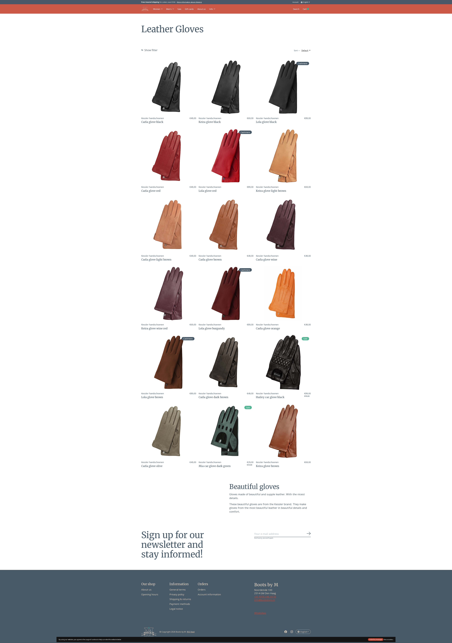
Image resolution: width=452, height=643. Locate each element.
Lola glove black (266, 122)
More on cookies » (388, 639)
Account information (209, 594)
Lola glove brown (152, 397)
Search (296, 9)
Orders (202, 589)
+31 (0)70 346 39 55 (265, 596)
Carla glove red (150, 190)
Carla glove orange (268, 328)
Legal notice (176, 608)
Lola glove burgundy (212, 328)
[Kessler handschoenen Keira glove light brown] (283, 156)
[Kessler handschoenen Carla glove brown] (226, 224)
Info (211, 9)
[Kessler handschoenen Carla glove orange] (283, 293)
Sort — (297, 50)
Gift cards (189, 9)
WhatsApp (260, 613)
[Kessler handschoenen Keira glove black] (226, 87)
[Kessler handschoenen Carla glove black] (168, 87)
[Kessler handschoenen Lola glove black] (283, 87)
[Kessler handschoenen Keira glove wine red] (168, 293)
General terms (178, 589)
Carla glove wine (266, 259)
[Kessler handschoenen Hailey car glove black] (283, 362)
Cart (307, 9)
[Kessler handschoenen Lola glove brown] (168, 362)
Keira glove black (210, 122)
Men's (169, 9)
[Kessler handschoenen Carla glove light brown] (168, 224)
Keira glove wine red (154, 328)
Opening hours (149, 594)
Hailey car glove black (270, 397)
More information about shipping (189, 2)
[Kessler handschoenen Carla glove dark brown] (226, 362)
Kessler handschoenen (152, 118)
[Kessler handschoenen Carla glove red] (168, 156)
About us (201, 9)
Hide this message (375, 639)
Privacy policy (177, 594)
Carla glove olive (151, 466)
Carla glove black (152, 122)
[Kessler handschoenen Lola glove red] (226, 156)
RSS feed (191, 631)
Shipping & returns (180, 599)
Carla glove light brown (156, 259)
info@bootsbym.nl (264, 600)
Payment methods (180, 604)
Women (156, 9)
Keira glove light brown (271, 190)
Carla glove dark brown (213, 397)
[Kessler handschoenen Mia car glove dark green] (226, 431)
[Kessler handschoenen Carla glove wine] (283, 224)
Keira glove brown (267, 466)
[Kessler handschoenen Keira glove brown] (283, 431)
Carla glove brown (210, 259)
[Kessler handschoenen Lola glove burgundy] (226, 293)
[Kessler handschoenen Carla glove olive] (168, 431)
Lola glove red (207, 190)
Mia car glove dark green (215, 466)
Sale (179, 9)
